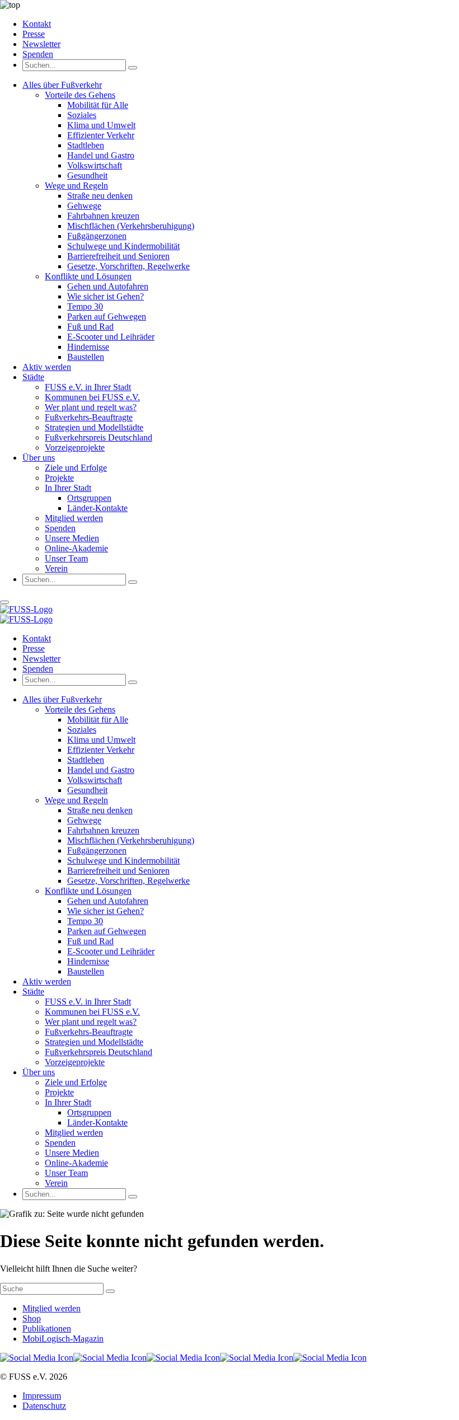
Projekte (59, 477)
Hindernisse (88, 347)
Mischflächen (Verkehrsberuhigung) (130, 226)
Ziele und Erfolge (76, 467)
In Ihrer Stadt (68, 488)
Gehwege (84, 205)
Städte (33, 377)
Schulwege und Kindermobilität (123, 246)
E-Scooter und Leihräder (110, 336)
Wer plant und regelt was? (91, 407)
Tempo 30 (85, 306)
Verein (56, 568)
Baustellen (85, 357)
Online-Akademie (76, 548)
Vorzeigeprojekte (75, 447)
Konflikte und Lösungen (88, 276)
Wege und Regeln (76, 185)
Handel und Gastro (100, 155)
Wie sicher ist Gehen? (105, 296)
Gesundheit (87, 175)
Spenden (37, 54)
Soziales (81, 115)
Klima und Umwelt (101, 125)
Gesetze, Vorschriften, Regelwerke (128, 266)
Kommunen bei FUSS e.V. (92, 397)
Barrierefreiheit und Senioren (118, 256)
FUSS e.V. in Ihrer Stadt (88, 387)
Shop (31, 1318)
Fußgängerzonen (97, 236)
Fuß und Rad (90, 326)
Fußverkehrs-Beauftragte (89, 417)
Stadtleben (85, 145)
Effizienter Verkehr (100, 135)
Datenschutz (44, 1405)
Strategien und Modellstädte (94, 427)
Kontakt (36, 24)
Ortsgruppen (89, 498)
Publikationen (46, 1328)
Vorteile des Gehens (80, 95)
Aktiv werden (46, 367)
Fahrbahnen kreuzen (103, 216)
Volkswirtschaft (94, 165)
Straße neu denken (100, 195)
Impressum (41, 1395)
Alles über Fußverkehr (62, 85)
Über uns (38, 457)
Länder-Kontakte (97, 508)
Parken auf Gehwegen (106, 316)
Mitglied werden (74, 518)
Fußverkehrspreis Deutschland (98, 437)
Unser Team (66, 558)
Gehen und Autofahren (107, 286)
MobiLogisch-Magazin (63, 1338)
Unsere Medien (72, 538)
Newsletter (41, 44)
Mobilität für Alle (97, 105)
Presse (33, 34)
